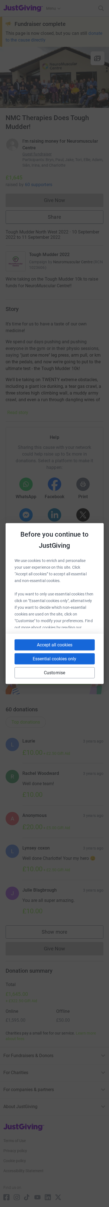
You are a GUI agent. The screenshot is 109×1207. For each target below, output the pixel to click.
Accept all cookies (54, 645)
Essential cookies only (54, 658)
